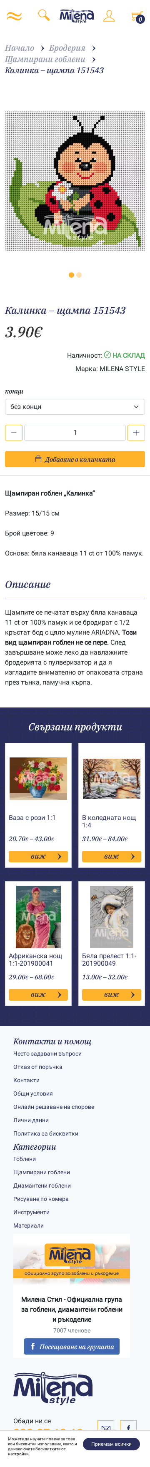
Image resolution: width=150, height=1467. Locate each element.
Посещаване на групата (77, 1346)
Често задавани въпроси (47, 1053)
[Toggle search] (44, 16)
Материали (28, 1225)
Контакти (26, 1080)
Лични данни (31, 1120)
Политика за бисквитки (45, 1133)
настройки (18, 1454)
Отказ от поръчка (37, 1067)
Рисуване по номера (41, 1199)
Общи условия (33, 1093)
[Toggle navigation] (14, 16)
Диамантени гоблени (42, 1185)
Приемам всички (111, 1444)
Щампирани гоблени (41, 1172)
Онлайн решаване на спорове (53, 1106)
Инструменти (31, 1212)
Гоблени (24, 1159)
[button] (71, 275)
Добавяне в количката (80, 459)
